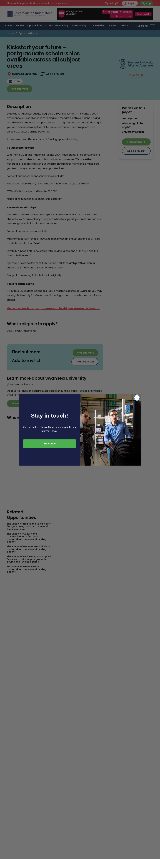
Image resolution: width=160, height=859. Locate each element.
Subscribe (49, 443)
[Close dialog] (137, 397)
